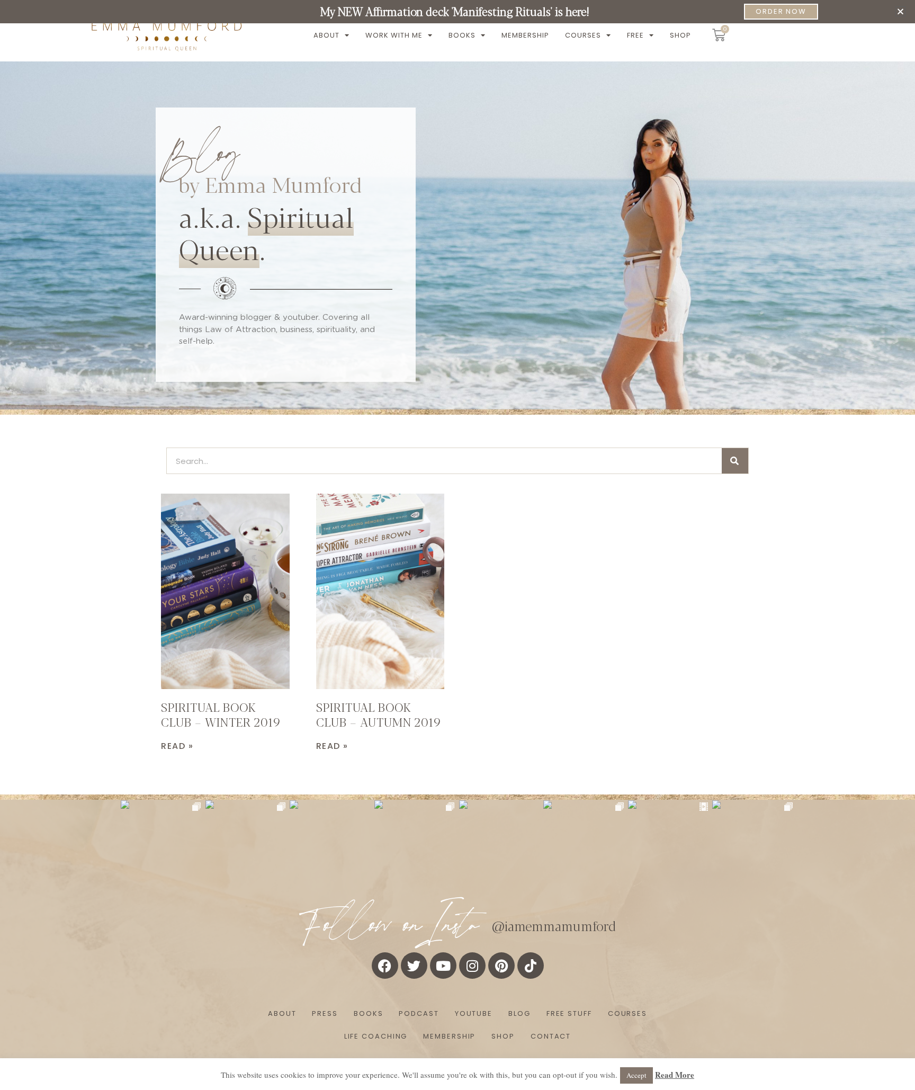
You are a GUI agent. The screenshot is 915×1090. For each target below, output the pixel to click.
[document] (457, 545)
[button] (900, 11)
